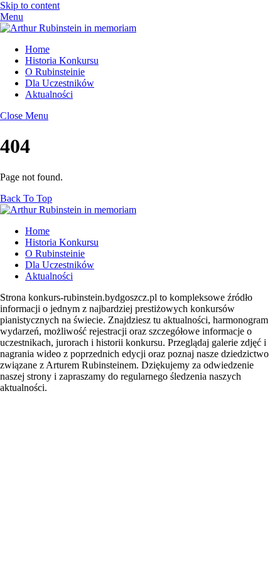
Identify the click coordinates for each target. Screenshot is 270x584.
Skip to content (30, 5)
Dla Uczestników (59, 83)
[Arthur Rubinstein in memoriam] (68, 28)
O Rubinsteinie (55, 71)
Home (37, 49)
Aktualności (49, 94)
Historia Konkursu (62, 60)
